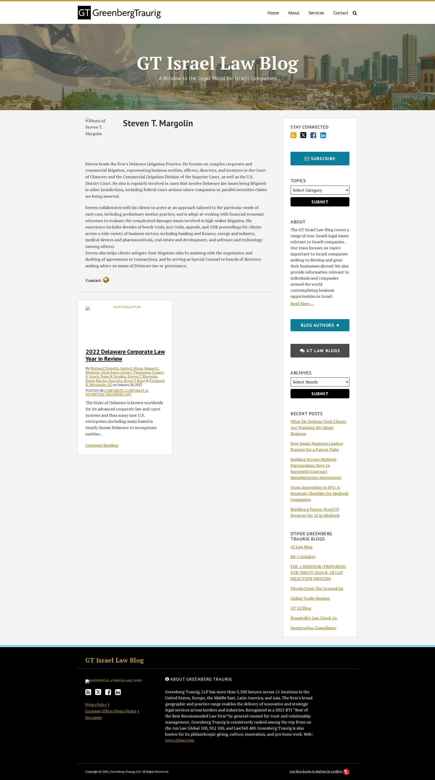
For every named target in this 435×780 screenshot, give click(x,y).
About (294, 13)
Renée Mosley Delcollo (104, 380)
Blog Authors (313, 323)
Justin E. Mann (131, 368)
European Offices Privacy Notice (110, 711)
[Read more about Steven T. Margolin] (106, 280)
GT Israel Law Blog (217, 63)
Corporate (114, 390)
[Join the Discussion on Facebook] (313, 135)
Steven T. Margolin (142, 376)
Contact (340, 13)
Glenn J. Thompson (135, 372)
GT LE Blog (301, 608)
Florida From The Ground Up (317, 588)
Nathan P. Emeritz (104, 368)
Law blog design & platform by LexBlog (316, 771)
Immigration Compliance (313, 628)
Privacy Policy (95, 704)
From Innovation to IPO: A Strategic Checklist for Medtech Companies (319, 493)
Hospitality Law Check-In (314, 618)
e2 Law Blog (301, 547)
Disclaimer (93, 717)
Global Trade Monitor (310, 598)
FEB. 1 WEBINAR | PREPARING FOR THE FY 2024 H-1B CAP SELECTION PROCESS (318, 572)
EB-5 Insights (303, 556)
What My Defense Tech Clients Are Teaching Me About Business (318, 427)
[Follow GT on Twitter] (303, 135)
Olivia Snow (110, 372)
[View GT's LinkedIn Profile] (323, 135)
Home (273, 13)
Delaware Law (118, 394)
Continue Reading (102, 445)
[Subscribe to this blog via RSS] (293, 135)
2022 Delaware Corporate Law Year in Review (125, 355)
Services (316, 13)
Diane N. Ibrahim (113, 376)
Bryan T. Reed (134, 380)
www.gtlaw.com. (180, 740)
